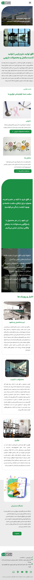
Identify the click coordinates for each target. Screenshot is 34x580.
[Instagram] (31, 572)
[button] (29, 2)
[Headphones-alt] (13, 572)
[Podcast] (18, 572)
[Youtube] (22, 572)
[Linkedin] (26, 572)
